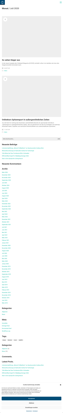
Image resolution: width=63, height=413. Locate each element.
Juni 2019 (4, 279)
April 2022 (4, 214)
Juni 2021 (4, 230)
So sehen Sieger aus (11, 60)
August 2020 (5, 250)
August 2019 (5, 277)
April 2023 (4, 198)
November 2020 (6, 248)
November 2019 (6, 269)
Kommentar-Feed (6, 328)
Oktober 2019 (5, 271)
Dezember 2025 (6, 175)
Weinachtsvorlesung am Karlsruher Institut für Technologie (18, 150)
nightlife (21, 340)
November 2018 (6, 295)
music (15, 340)
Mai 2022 (4, 211)
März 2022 (5, 216)
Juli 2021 (4, 227)
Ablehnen (31, 403)
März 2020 (5, 261)
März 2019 (5, 287)
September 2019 (6, 274)
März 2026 (5, 172)
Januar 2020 (5, 264)
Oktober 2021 (5, 222)
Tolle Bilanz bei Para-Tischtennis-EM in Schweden (15, 153)
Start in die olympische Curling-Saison (12, 158)
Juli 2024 (4, 190)
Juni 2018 (4, 300)
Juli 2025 (4, 183)
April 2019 (4, 284)
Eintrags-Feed (5, 326)
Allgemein (4, 312)
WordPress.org (6, 331)
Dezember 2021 (6, 219)
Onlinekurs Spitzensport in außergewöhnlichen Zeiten (25, 120)
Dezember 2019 (6, 266)
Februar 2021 (5, 240)
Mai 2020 (4, 258)
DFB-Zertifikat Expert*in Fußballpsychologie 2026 (15, 156)
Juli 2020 (4, 253)
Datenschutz (29, 411)
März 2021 (5, 237)
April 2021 (4, 235)
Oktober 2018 (5, 297)
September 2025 (6, 180)
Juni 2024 (4, 193)
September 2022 (6, 209)
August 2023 (5, 196)
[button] (60, 385)
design (4, 340)
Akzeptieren (31, 398)
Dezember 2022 (6, 203)
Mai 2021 (4, 232)
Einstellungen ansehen (31, 407)
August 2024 (5, 188)
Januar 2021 (5, 243)
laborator (10, 340)
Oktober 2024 (5, 185)
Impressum (35, 411)
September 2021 (6, 224)
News (5, 70)
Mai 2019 (4, 282)
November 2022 (6, 206)
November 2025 (6, 177)
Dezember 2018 (6, 292)
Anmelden (4, 323)
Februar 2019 (5, 290)
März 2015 (5, 303)
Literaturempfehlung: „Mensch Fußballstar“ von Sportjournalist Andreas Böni (23, 148)
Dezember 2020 (6, 245)
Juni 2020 (4, 256)
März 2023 (5, 201)
